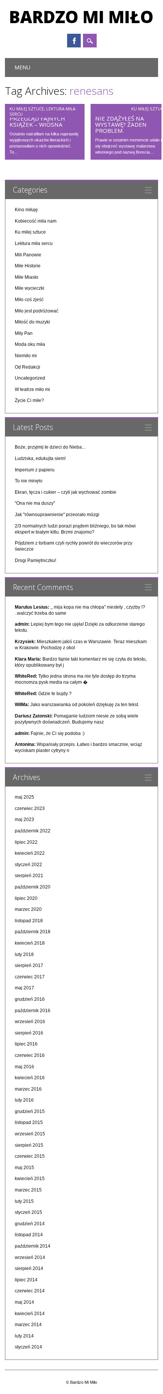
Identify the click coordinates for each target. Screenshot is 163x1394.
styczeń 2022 (28, 864)
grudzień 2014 (30, 1223)
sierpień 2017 (29, 965)
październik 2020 (32, 887)
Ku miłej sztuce (26, 108)
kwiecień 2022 (30, 853)
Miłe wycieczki (29, 288)
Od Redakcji (27, 367)
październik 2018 (32, 931)
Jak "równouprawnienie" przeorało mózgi (57, 514)
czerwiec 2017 (30, 977)
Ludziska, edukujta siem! (40, 458)
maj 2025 (24, 797)
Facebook (74, 40)
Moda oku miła (30, 344)
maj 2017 (24, 988)
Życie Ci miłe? (29, 400)
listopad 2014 (29, 1234)
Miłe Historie (28, 265)
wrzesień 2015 (30, 1134)
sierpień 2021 (29, 875)
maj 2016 (24, 1066)
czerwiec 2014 (30, 1291)
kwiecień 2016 (30, 1077)
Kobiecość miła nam (35, 221)
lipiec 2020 (26, 898)
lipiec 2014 (26, 1280)
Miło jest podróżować (36, 311)
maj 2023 (24, 819)
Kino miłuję (26, 209)
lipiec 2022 (26, 842)
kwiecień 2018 (30, 943)
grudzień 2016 (30, 999)
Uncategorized (30, 378)
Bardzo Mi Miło (81, 16)
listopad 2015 (29, 1122)
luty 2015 (24, 1201)
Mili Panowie (28, 254)
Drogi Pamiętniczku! (35, 560)
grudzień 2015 (30, 1111)
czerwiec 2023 (30, 808)
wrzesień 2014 (30, 1257)
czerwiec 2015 (30, 1156)
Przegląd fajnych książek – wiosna (37, 121)
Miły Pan (24, 333)
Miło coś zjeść (29, 299)
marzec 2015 (28, 1190)
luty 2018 (24, 954)
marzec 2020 (28, 909)
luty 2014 (24, 1336)
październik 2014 (32, 1246)
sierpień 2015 (29, 1145)
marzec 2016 (28, 1089)
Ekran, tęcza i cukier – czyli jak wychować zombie (65, 492)
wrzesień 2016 (30, 1021)
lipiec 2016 (26, 1044)
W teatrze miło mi (32, 389)
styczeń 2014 (28, 1347)
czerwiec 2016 (30, 1055)
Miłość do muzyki (32, 322)
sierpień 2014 (29, 1268)
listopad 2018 (29, 920)
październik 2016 (32, 1010)
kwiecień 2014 (30, 1313)
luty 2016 (24, 1100)
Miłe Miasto (26, 277)
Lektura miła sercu (34, 243)
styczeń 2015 (28, 1212)
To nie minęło (28, 481)
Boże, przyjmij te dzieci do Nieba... (50, 447)
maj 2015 (24, 1167)
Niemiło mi (26, 355)
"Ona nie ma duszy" (35, 503)
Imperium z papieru (35, 470)
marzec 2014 (28, 1324)
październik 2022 (32, 831)
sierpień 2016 (29, 1033)
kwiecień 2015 (30, 1178)
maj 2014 (24, 1302)
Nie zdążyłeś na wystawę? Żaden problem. (121, 124)
